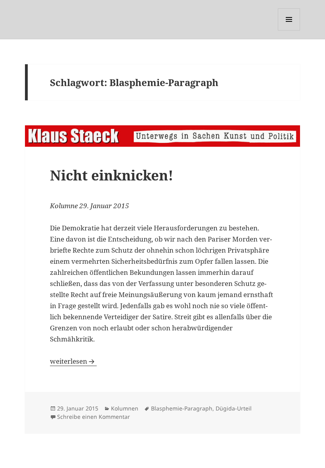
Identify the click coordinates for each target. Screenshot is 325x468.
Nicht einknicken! (111, 175)
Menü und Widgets (289, 30)
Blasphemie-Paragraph (181, 408)
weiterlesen (73, 361)
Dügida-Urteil (234, 408)
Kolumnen (124, 408)
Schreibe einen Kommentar (93, 416)
